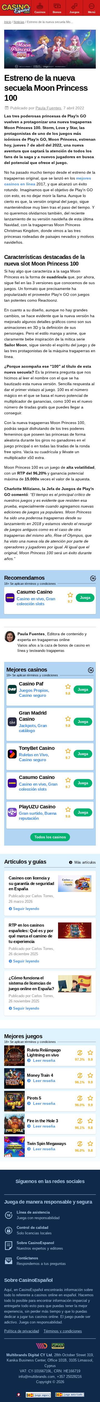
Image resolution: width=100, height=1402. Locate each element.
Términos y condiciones (63, 1331)
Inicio (7, 22)
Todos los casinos (50, 837)
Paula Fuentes (48, 108)
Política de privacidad (21, 1331)
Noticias (19, 22)
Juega (85, 598)
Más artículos (84, 862)
